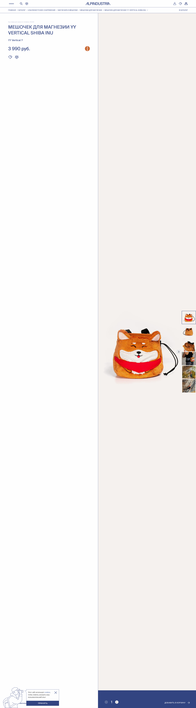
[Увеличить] (116, 702)
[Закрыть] (55, 692)
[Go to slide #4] (189, 358)
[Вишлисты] (180, 3)
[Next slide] (179, 352)
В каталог (183, 10)
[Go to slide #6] (189, 386)
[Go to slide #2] (189, 331)
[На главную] (98, 3)
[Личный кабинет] (174, 3)
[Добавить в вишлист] (10, 57)
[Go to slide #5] (189, 372)
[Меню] (11, 3)
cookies (47, 692)
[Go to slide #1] (189, 317)
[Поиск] (21, 4)
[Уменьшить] (106, 702)
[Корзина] (186, 3)
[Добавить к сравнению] (17, 57)
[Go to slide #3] (189, 345)
